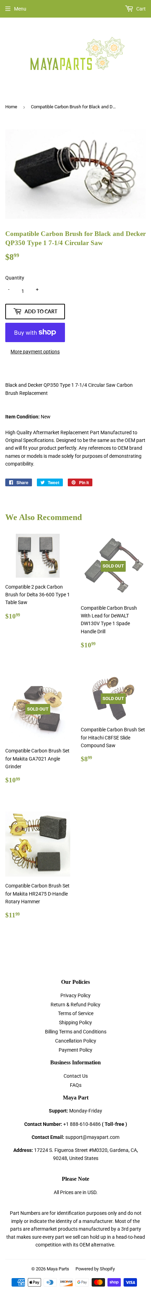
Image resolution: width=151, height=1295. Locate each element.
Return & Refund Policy (75, 1004)
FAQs (75, 1085)
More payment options (35, 351)
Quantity (14, 278)
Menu (20, 9)
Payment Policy (75, 1050)
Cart (140, 9)
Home (11, 106)
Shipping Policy (75, 1022)
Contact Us (76, 1076)
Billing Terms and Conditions (75, 1031)
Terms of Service (75, 1013)
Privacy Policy (75, 995)
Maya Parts (58, 1268)
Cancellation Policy (75, 1041)
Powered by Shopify (95, 1268)
